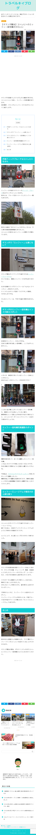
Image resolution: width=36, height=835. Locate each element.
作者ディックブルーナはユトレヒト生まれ (19, 128)
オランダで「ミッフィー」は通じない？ (19, 132)
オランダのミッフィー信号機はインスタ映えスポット (19, 136)
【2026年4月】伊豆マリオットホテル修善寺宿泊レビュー (19, 812)
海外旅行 (3, 21)
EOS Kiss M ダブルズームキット (18, 474)
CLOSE (18, 122)
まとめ (9, 150)
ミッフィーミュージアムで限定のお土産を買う (19, 145)
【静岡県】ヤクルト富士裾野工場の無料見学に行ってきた (19, 792)
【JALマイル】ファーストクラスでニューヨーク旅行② (18, 818)
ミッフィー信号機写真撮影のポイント (18, 141)
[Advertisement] (18, 76)
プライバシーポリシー (16, 830)
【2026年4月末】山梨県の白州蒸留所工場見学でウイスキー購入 (19, 805)
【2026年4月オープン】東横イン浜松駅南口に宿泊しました (19, 799)
